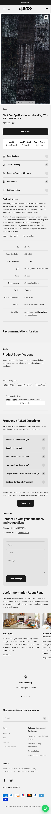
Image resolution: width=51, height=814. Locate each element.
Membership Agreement (37, 755)
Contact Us (25, 503)
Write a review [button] (25, 403)
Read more (7, 655)
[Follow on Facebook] (4, 780)
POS (21, 806)
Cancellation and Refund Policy (38, 737)
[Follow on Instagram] (11, 780)
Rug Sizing (46, 658)
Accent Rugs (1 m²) (25, 385)
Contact (6, 742)
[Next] (47, 2)
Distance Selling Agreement (34, 745)
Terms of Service (9, 747)
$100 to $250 (9, 385)
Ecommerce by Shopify (33, 806)
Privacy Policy (33, 751)
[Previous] (3, 2)
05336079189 (21, 528)
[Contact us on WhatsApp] (45, 808)
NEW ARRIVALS (25, 2)
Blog (4, 738)
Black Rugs (40, 385)
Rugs (5, 109)
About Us (6, 733)
